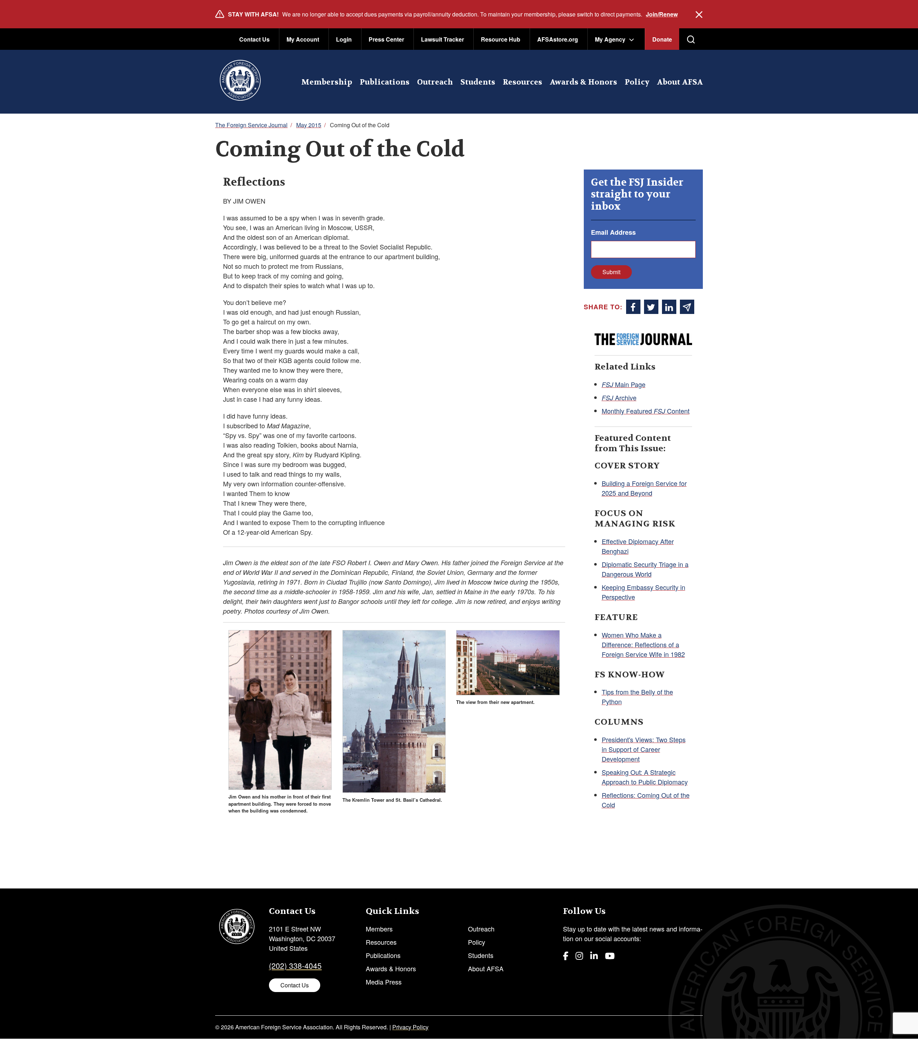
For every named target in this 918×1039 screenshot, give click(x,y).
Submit (611, 272)
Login (344, 39)
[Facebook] (565, 955)
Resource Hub (500, 39)
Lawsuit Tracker (442, 39)
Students (477, 82)
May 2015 (308, 125)
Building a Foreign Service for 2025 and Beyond (644, 487)
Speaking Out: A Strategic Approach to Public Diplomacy (645, 776)
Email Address (613, 232)
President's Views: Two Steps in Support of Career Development (644, 749)
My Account (303, 39)
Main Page (623, 384)
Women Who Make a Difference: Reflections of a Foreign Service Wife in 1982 (643, 644)
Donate (662, 39)
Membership (326, 82)
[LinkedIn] (594, 955)
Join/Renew (662, 14)
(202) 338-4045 (295, 965)
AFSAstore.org (557, 39)
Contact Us (254, 39)
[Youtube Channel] (610, 955)
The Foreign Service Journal (251, 125)
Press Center (386, 39)
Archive (619, 397)
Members (379, 928)
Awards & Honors (583, 82)
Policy (637, 82)
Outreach (435, 82)
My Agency (610, 39)
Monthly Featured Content (646, 410)
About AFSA (680, 82)
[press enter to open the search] (691, 39)
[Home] (240, 81)
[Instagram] (579, 955)
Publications (385, 82)
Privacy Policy (410, 1027)
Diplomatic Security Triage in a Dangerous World (645, 568)
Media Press (384, 981)
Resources (522, 82)
